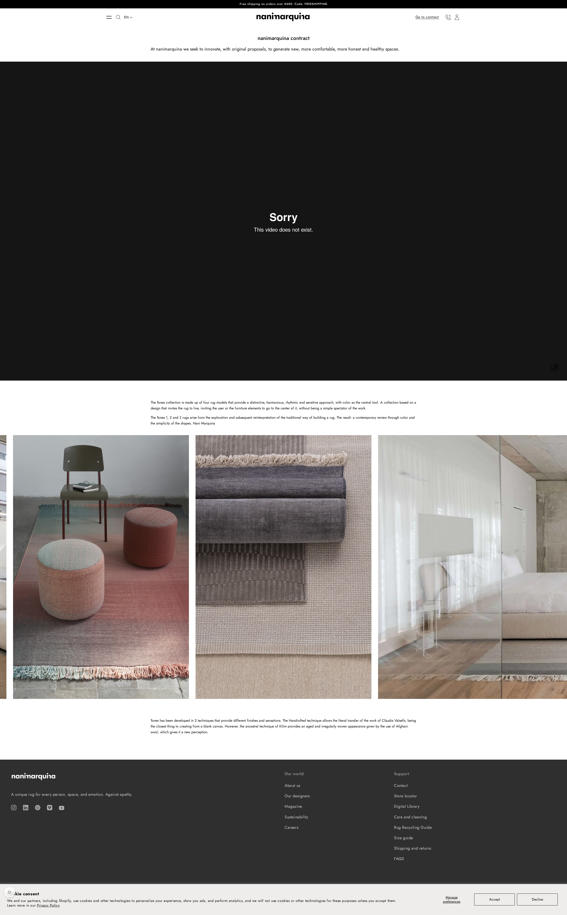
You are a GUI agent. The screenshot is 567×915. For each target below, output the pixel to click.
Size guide (403, 838)
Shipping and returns (412, 848)
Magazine (293, 806)
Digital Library (407, 806)
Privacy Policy (48, 905)
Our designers (297, 796)
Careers (291, 827)
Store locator (405, 796)
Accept (494, 899)
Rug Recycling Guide (413, 827)
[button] (111, 17)
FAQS (399, 859)
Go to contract (427, 17)
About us (292, 785)
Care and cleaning (410, 817)
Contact (401, 785)
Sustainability (296, 817)
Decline (537, 899)
